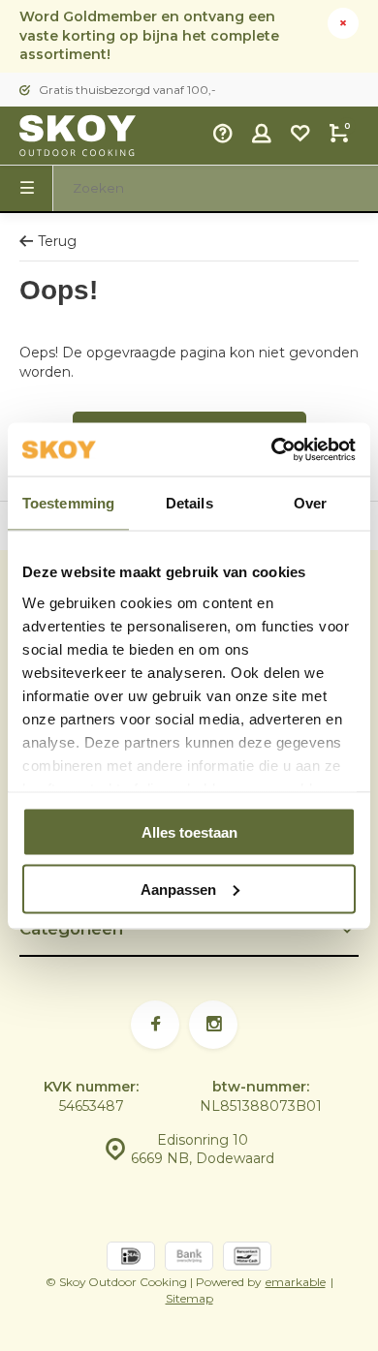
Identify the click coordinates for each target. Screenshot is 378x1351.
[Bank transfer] (189, 1258)
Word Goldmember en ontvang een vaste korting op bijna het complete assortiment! (149, 35)
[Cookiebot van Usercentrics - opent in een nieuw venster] (272, 449)
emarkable (296, 1281)
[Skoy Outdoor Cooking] (77, 136)
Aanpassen (178, 888)
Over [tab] (310, 503)
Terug (57, 241)
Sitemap (189, 1298)
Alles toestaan (189, 832)
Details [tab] (189, 503)
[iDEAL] (131, 1258)
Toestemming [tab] (68, 503)
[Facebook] (155, 1024)
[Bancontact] (247, 1258)
